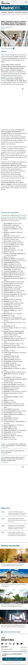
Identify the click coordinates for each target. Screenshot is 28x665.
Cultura (3, 27)
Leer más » (3, 567)
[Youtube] (21, 644)
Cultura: (3, 457)
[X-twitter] (6, 644)
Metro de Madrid (5, 54)
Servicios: (3, 450)
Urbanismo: (4, 444)
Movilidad (11, 12)
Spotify (3, 79)
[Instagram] (10, 644)
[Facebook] (2, 644)
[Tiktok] (14, 644)
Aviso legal (24, 649)
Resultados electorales (6, 649)
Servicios (4, 12)
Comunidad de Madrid (6, 48)
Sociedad (24, 12)
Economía (18, 12)
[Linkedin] (18, 644)
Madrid (2, 28)
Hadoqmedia (23, 647)
